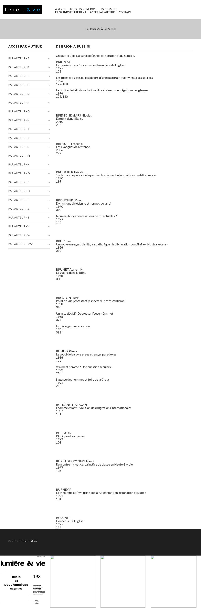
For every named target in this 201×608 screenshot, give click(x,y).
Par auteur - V (18, 226)
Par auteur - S (18, 208)
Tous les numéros (83, 9)
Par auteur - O (19, 173)
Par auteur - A (18, 58)
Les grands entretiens (70, 12)
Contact (125, 12)
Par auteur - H (18, 120)
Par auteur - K (18, 138)
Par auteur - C (18, 76)
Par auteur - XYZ (20, 244)
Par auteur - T (18, 217)
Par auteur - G (19, 111)
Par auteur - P (18, 182)
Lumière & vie (28, 541)
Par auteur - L (18, 146)
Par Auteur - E (18, 93)
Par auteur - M (19, 155)
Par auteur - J (18, 129)
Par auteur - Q (19, 191)
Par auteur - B (18, 67)
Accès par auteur (102, 12)
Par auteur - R (18, 199)
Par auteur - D (18, 84)
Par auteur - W (19, 235)
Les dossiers (108, 9)
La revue (60, 9)
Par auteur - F (18, 102)
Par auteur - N (18, 164)
